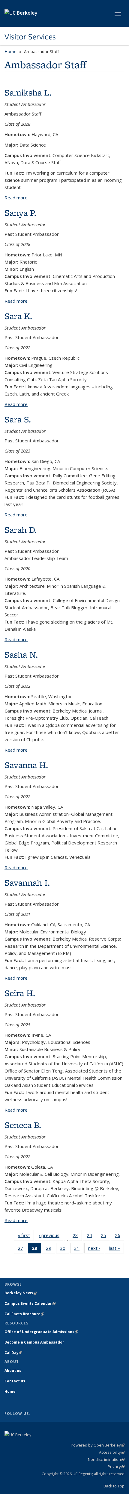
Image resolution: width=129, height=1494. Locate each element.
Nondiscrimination (106, 1459)
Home (10, 51)
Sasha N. (21, 654)
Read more (16, 198)
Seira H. (19, 993)
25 (105, 1236)
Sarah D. (20, 530)
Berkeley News (20, 1292)
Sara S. (17, 419)
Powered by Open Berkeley (97, 1445)
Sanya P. (20, 213)
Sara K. (18, 316)
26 (119, 1236)
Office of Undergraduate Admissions (41, 1331)
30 (64, 1249)
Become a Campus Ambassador (34, 1342)
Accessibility (111, 1452)
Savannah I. (27, 882)
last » (116, 1249)
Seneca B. (22, 1125)
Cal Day (13, 1352)
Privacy (116, 1466)
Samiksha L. (27, 92)
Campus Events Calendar (30, 1303)
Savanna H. (26, 765)
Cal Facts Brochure (24, 1313)
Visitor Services (30, 36)
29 (50, 1249)
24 (91, 1236)
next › (96, 1249)
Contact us (14, 1381)
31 (78, 1249)
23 (77, 1236)
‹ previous (51, 1236)
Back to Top (114, 1486)
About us (12, 1370)
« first (26, 1236)
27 (22, 1249)
